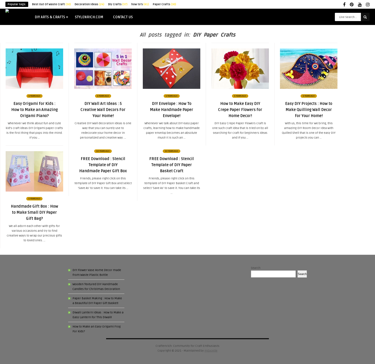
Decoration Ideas (89, 4)
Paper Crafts (164, 4)
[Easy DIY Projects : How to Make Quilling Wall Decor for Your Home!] (308, 88)
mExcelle (210, 350)
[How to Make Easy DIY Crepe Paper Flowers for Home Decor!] (240, 88)
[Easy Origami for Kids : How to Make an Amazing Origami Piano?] (34, 88)
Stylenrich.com (89, 17)
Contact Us (123, 17)
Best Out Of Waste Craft (51, 4)
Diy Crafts (117, 4)
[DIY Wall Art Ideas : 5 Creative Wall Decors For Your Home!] (103, 88)
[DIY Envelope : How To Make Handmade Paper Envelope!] (171, 88)
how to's (140, 4)
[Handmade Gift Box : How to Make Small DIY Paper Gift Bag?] (34, 190)
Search (255, 268)
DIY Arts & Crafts (50, 17)
